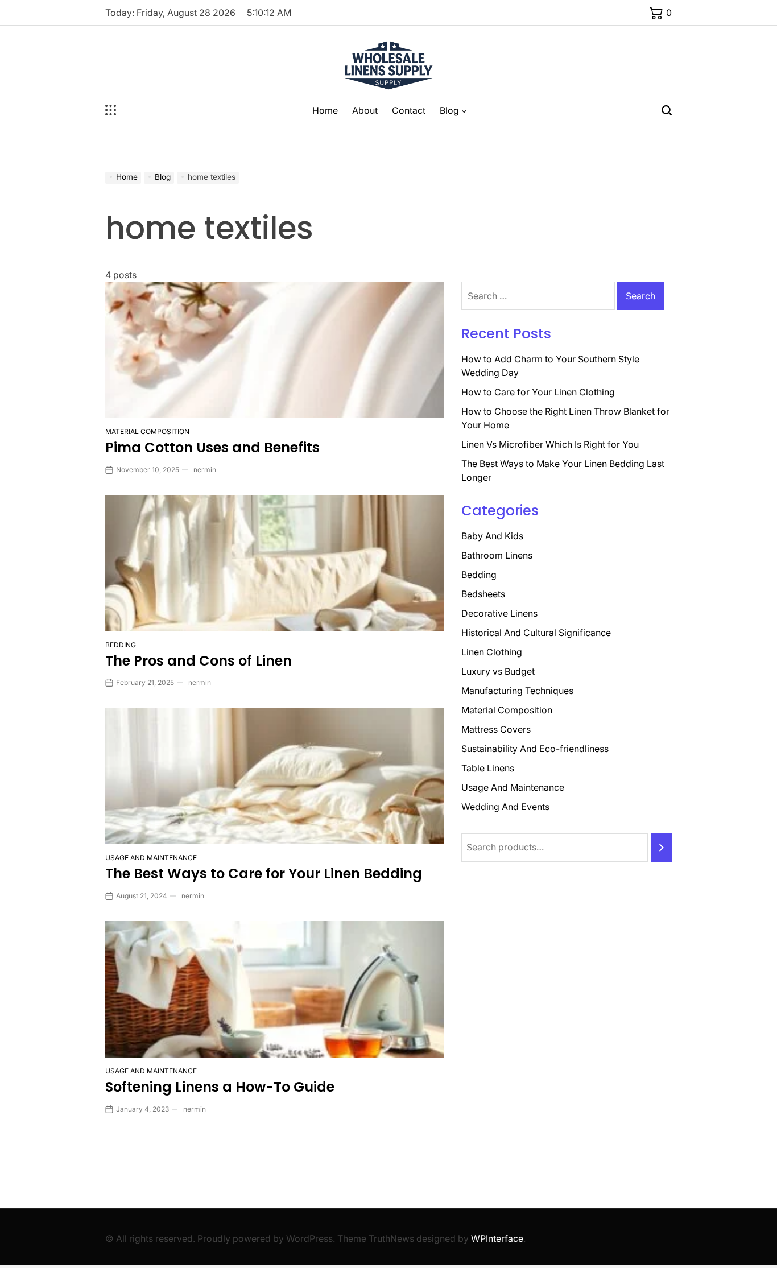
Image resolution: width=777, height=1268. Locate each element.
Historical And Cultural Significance (536, 632)
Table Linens (487, 768)
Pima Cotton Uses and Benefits (212, 447)
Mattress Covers (496, 729)
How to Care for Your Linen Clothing (538, 392)
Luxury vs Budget (498, 671)
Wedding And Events (505, 806)
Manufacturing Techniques (517, 690)
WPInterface (497, 1238)
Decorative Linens (499, 613)
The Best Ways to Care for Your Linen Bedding (263, 873)
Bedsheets (483, 594)
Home (325, 110)
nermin (204, 469)
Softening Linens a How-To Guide (219, 1086)
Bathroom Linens (496, 555)
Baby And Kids (492, 536)
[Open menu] (111, 110)
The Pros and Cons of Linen (198, 660)
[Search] (661, 847)
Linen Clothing (491, 652)
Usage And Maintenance (151, 857)
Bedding (120, 645)
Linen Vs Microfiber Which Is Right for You (550, 444)
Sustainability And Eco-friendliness (535, 748)
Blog (449, 110)
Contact (408, 110)
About (365, 110)
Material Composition (147, 431)
